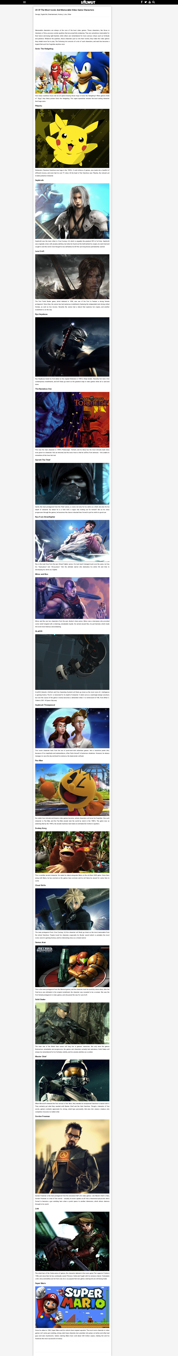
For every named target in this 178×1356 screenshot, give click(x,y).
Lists (65, 14)
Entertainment (52, 14)
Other (69, 14)
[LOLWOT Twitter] (145, 2)
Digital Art (44, 14)
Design (37, 14)
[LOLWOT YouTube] (149, 2)
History (60, 14)
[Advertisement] (72, 22)
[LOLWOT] (88, 2)
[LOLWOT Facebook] (141, 2)
